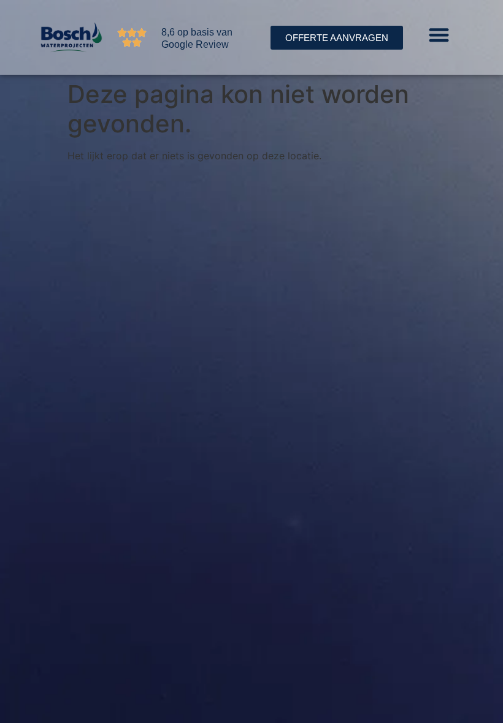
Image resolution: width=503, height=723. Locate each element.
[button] (439, 34)
